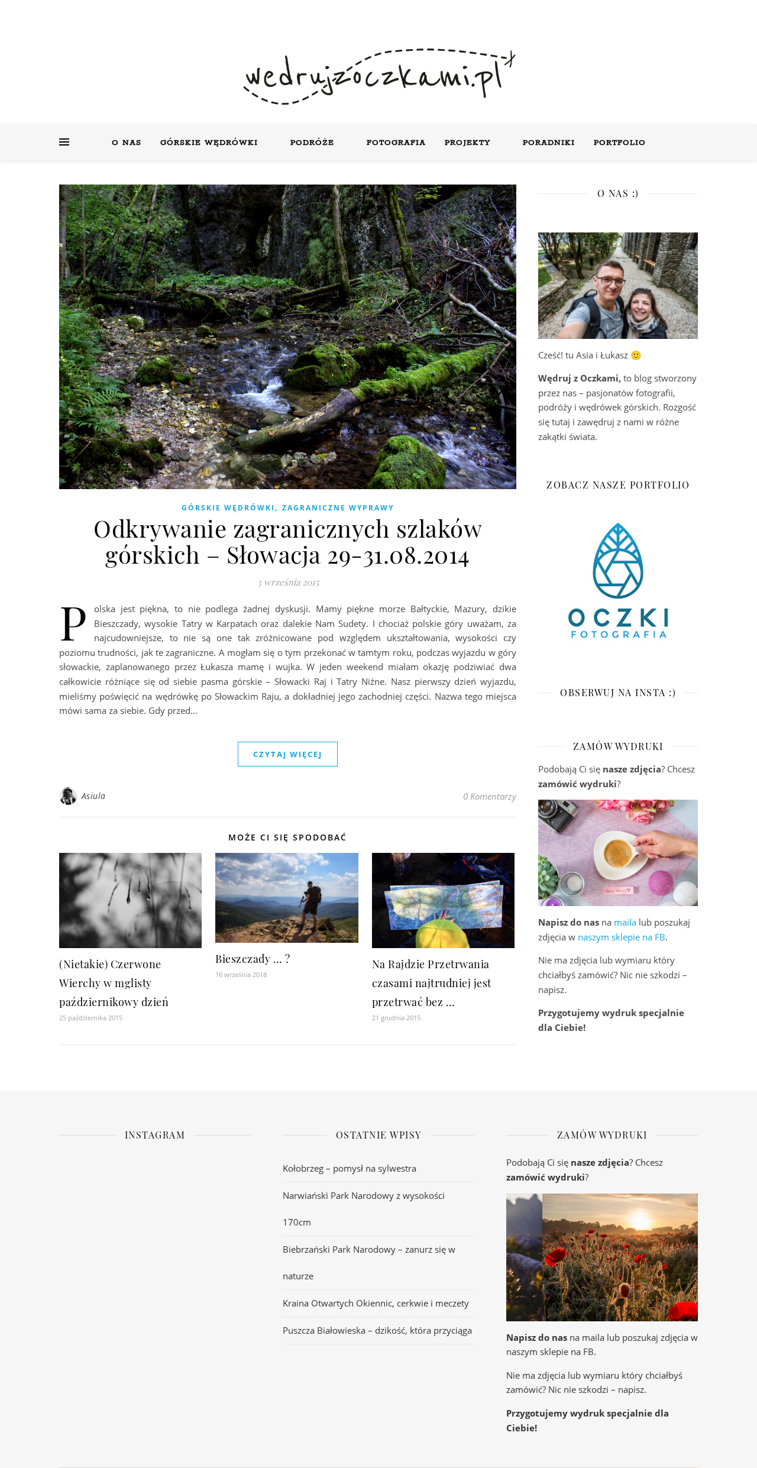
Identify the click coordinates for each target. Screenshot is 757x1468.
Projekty (467, 143)
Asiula (94, 795)
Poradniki (549, 143)
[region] (618, 853)
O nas (126, 143)
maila (625, 922)
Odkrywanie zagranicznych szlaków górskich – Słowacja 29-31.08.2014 (287, 541)
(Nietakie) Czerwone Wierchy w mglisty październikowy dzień (114, 983)
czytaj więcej (287, 754)
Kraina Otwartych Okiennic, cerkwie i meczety (376, 1303)
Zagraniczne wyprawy (338, 508)
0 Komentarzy (489, 796)
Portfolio (620, 143)
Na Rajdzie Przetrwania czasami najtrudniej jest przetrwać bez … (431, 983)
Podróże (312, 143)
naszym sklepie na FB (621, 937)
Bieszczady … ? (252, 959)
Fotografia (396, 143)
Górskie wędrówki (209, 143)
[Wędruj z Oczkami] (378, 76)
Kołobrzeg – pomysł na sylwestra (349, 1168)
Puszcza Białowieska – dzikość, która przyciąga (377, 1330)
